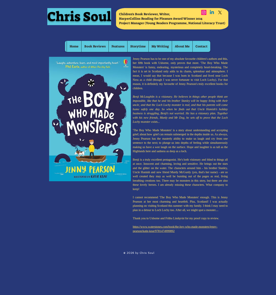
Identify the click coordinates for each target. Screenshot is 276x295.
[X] (219, 12)
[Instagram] (203, 12)
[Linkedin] (211, 12)
